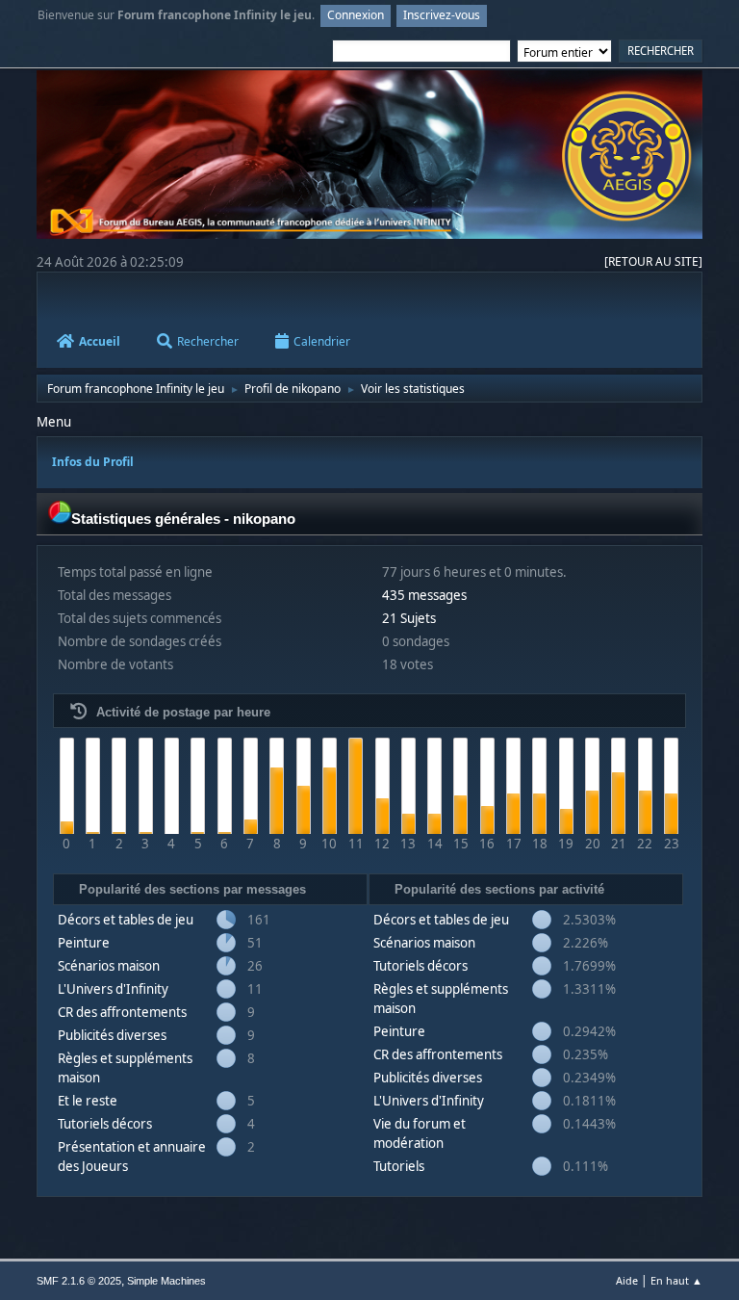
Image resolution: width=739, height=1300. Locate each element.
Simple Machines (166, 1281)
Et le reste (87, 1100)
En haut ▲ (676, 1280)
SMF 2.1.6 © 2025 (79, 1281)
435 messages (424, 595)
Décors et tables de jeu (125, 919)
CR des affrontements (122, 1012)
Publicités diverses (112, 1035)
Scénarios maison (109, 966)
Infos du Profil (93, 462)
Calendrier (321, 341)
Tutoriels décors (105, 1123)
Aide (627, 1280)
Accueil (99, 341)
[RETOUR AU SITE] (653, 261)
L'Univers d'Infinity (113, 989)
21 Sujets (409, 618)
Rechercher (208, 341)
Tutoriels (398, 1166)
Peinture (84, 942)
